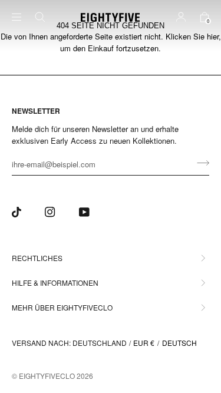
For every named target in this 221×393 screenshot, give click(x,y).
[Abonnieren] (199, 162)
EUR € (143, 343)
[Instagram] (50, 212)
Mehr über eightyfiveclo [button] (62, 307)
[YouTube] (84, 212)
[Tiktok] (16, 212)
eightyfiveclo (47, 376)
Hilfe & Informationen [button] (55, 283)
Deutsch (179, 343)
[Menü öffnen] (23, 17)
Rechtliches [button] (37, 258)
